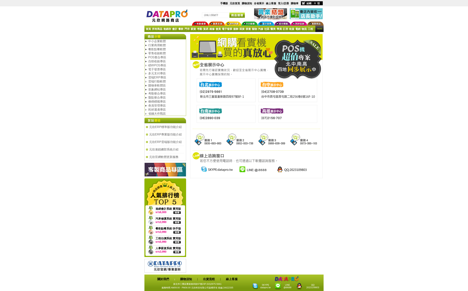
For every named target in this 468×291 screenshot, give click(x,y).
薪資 (193, 28)
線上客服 (271, 3)
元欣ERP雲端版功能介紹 (165, 141)
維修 (212, 28)
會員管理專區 (157, 105)
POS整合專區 (157, 57)
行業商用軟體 (157, 45)
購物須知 (247, 3)
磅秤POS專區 (157, 65)
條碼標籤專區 (157, 101)
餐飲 (181, 28)
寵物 (254, 28)
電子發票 (227, 28)
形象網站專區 (157, 89)
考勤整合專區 (157, 93)
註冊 (286, 3)
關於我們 (163, 279)
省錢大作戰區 (157, 113)
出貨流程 (209, 279)
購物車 (295, 3)
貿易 (205, 28)
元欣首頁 (235, 3)
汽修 (260, 28)
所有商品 (157, 28)
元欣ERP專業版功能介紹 (165, 134)
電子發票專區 (157, 69)
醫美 (273, 28)
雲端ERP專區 (157, 77)
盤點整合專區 (157, 97)
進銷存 (167, 28)
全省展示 (259, 3)
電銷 (298, 28)
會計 (174, 28)
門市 (187, 28)
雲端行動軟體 (157, 81)
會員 (218, 28)
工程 (310, 28)
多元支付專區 (157, 73)
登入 (280, 3)
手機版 (224, 3)
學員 (279, 28)
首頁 (148, 28)
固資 (242, 28)
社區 (266, 28)
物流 (304, 28)
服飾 (235, 28)
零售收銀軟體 (157, 53)
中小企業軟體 (157, 41)
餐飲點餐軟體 (157, 49)
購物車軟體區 (157, 85)
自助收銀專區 (157, 61)
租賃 (291, 28)
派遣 (248, 28)
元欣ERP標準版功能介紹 (165, 127)
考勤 (199, 28)
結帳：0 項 (313, 3)
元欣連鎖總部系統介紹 (163, 149)
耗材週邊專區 (157, 109)
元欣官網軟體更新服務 (163, 156)
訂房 (285, 28)
